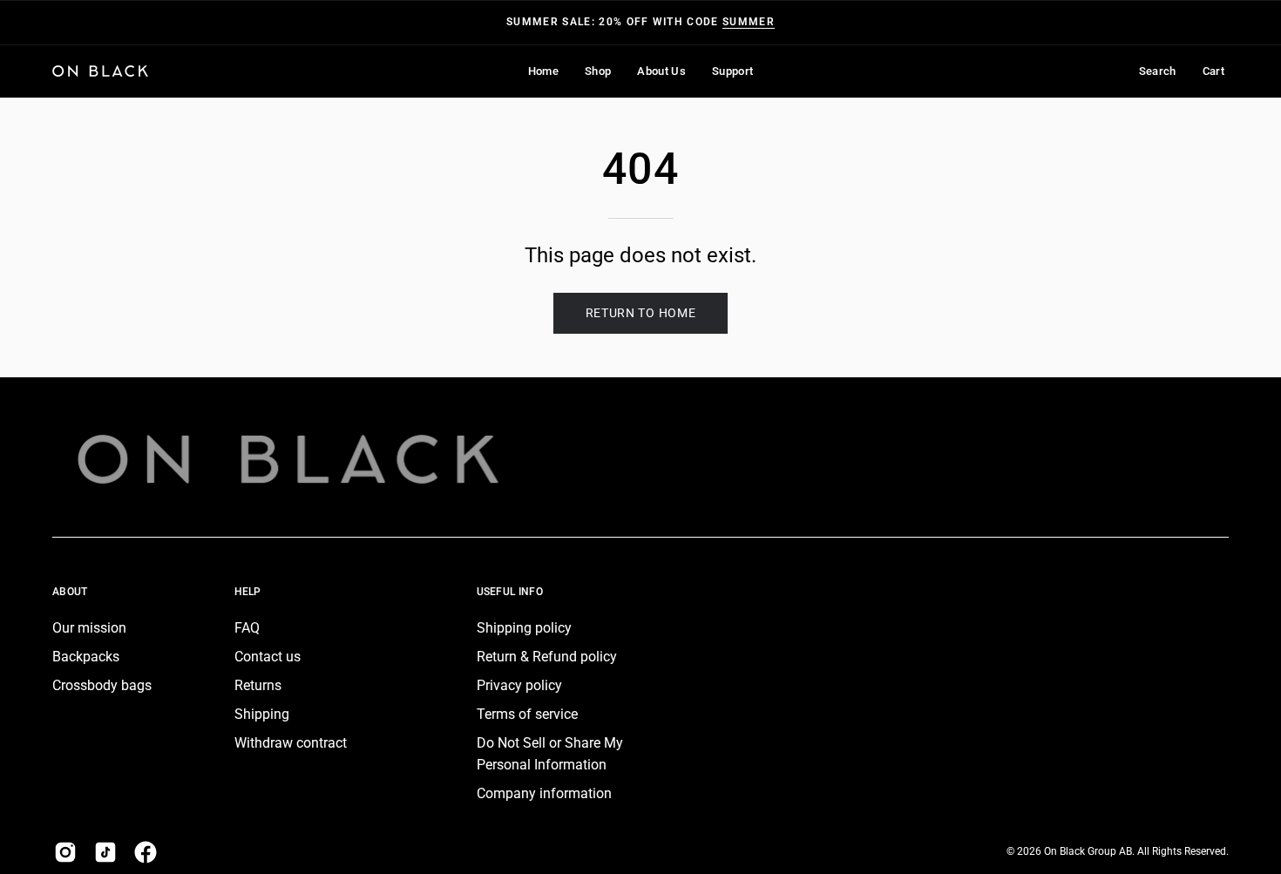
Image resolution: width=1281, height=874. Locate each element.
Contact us (267, 656)
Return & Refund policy (547, 656)
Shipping (261, 714)
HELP (247, 592)
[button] (598, 71)
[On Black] (100, 71)
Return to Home (641, 313)
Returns (257, 685)
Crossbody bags (102, 685)
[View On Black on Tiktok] (105, 852)
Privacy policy (519, 685)
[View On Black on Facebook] (145, 852)
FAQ (247, 628)
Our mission (89, 628)
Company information (544, 793)
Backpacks (85, 656)
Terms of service (527, 714)
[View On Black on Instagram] (65, 852)
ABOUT (70, 592)
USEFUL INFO (510, 592)
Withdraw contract (290, 743)
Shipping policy (524, 628)
